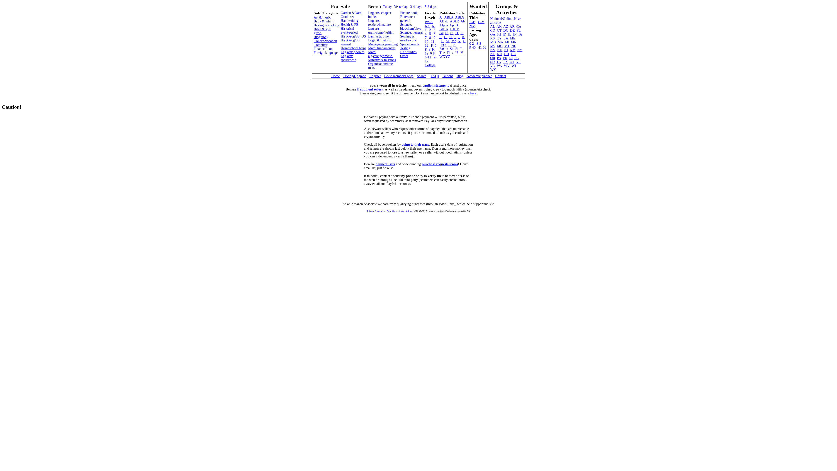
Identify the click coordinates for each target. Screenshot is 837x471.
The (442, 53)
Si (456, 49)
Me (453, 41)
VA (492, 66)
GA (492, 34)
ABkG (459, 17)
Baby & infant (323, 21)
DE (512, 30)
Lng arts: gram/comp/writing (381, 30)
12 (427, 45)
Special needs (409, 44)
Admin (409, 211)
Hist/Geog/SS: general (351, 42)
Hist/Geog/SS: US (353, 36)
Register (375, 76)
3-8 (478, 43)
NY (519, 50)
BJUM (454, 29)
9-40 (472, 47)
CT (499, 30)
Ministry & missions (382, 60)
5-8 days (430, 7)
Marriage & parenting (383, 44)
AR (512, 26)
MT (507, 46)
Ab (463, 21)
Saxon (443, 49)
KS (492, 38)
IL (509, 34)
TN (499, 62)
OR (492, 58)
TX (505, 62)
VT (518, 62)
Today (387, 7)
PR (505, 58)
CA (518, 26)
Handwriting (349, 20)
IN (515, 34)
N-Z (472, 26)
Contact (500, 76)
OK (513, 54)
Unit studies (408, 52)
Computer (320, 45)
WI (514, 66)
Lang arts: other (379, 36)
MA (500, 42)
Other (404, 56)
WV (507, 66)
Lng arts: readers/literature (379, 22)
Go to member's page (398, 76)
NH (499, 50)
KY (499, 38)
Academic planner (479, 76)
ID (504, 34)
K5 (427, 26)
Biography (321, 37)
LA (506, 38)
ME (512, 38)
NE (513, 46)
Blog (460, 76)
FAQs (435, 76)
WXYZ (445, 56)
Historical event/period (349, 30)
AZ (505, 26)
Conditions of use (395, 211)
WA (499, 66)
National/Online (501, 18)
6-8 (432, 53)
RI (511, 58)
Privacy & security (376, 211)
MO (500, 46)
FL (519, 30)
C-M (481, 22)
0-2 (471, 43)
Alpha (443, 25)
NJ (506, 50)
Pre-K (429, 22)
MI (507, 42)
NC (492, 54)
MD (493, 42)
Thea (450, 53)
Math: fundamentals (381, 48)
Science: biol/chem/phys (410, 26)
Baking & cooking (326, 25)
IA (520, 34)
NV (492, 50)
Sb (452, 49)
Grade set (347, 17)
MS (492, 46)
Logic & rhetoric (379, 40)
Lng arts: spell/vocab (348, 58)
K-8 (427, 49)
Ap (451, 25)
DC (505, 30)
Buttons (447, 76)
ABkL (443, 21)
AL (492, 26)
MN (514, 42)
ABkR (454, 21)
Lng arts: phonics (352, 52)
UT (512, 62)
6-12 (428, 57)
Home (335, 76)
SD (492, 62)
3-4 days (416, 7)
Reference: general (407, 18)
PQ (444, 45)
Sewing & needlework (408, 38)
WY (493, 70)
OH (506, 54)
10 (427, 41)
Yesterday (401, 7)
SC (516, 58)
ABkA (449, 17)
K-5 (433, 45)
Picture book (409, 13)
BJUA (443, 29)
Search (421, 76)
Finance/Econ (323, 49)
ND (499, 54)
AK (499, 26)
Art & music (322, 17)
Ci (452, 33)
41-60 (482, 47)
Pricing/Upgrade (354, 76)
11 (433, 41)
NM (512, 50)
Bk (441, 33)
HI (499, 34)
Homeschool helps (353, 48)
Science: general (411, 32)
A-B (472, 22)
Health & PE (349, 24)
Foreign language (326, 53)
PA (499, 58)
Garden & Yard (351, 13)
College (430, 65)
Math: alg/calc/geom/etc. (380, 54)
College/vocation (325, 41)
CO (492, 30)
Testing (405, 48)
